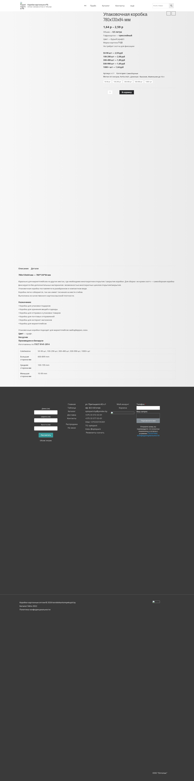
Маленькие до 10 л (156, 77)
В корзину (127, 92)
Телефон (140, 404)
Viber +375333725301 (95, 422)
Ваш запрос (142, 411)
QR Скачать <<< (122, 584)
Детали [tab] (35, 268)
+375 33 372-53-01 (93, 415)
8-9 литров (114, 77)
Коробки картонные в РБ (38, 4)
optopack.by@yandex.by (96, 411)
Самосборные (132, 73)
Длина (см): (46, 408)
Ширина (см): (46, 417)
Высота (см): (46, 425)
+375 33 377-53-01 (93, 418)
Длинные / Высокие (138, 77)
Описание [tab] (23, 268)
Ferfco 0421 (124, 77)
